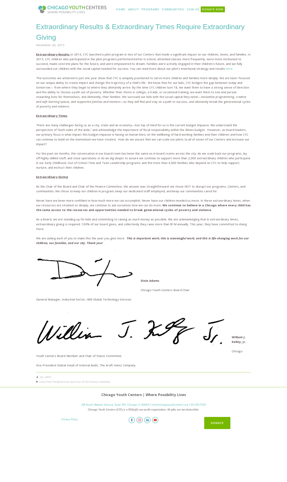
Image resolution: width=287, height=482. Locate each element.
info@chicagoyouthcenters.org (170, 405)
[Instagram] (139, 420)
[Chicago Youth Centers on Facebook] (132, 420)
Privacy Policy (70, 419)
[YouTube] (155, 420)
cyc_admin (45, 377)
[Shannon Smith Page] (147, 420)
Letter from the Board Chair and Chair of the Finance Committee (75, 382)
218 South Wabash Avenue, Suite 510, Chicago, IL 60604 (115, 405)
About (133, 9)
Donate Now (213, 9)
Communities (173, 9)
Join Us (193, 9)
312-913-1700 (198, 405)
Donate (217, 423)
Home (120, 9)
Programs (150, 9)
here (229, 69)
